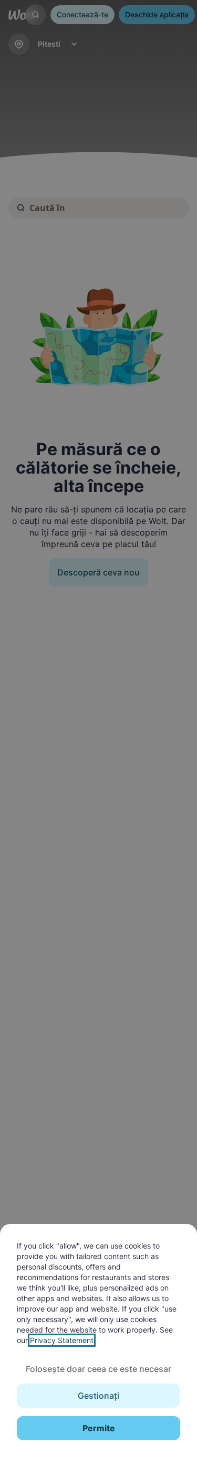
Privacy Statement (62, 1340)
